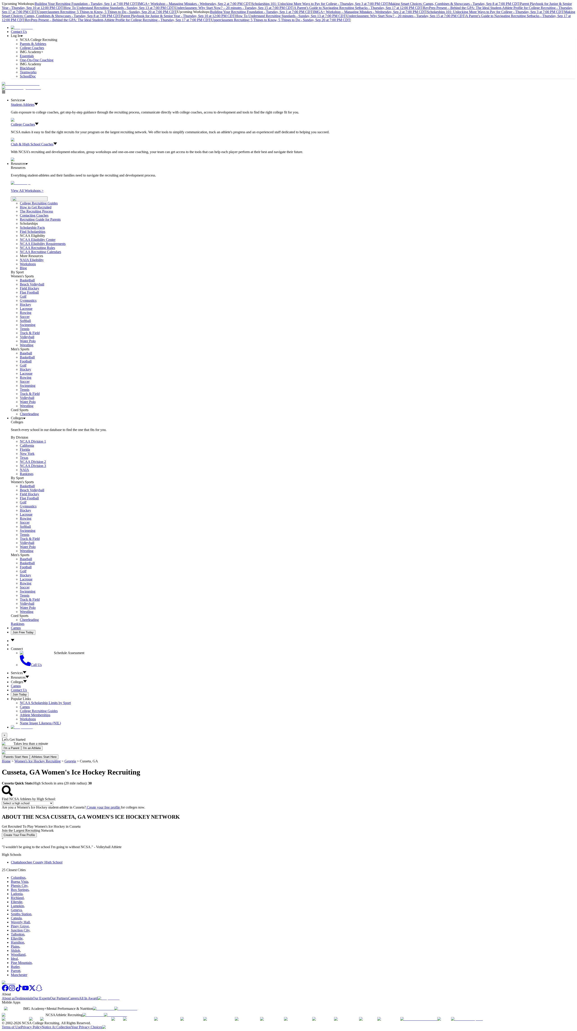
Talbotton (17, 934)
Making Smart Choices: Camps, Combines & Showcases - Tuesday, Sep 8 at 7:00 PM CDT (454, 4)
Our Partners (59, 998)
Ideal (14, 959)
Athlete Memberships (35, 715)
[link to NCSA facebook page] (5, 990)
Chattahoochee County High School (36, 862)
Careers (73, 998)
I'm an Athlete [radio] (32, 748)
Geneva (16, 910)
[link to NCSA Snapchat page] (39, 990)
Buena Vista (19, 882)
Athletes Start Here (44, 757)
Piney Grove (20, 926)
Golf (23, 296)
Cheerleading (29, 414)
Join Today (20, 694)
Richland (17, 898)
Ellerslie (16, 902)
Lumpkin (17, 906)
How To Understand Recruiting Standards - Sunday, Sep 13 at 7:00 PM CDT (119, 8)
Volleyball (27, 337)
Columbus (18, 877)
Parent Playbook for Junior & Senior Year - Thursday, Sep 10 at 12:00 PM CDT (178, 16)
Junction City (20, 930)
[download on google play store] (126, 1009)
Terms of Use (11, 1027)
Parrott (15, 971)
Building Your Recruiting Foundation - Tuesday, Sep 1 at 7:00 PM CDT (86, 4)
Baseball (26, 353)
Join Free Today (23, 632)
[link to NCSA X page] (32, 990)
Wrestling (26, 345)
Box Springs (20, 890)
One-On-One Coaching (36, 60)
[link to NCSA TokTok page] (18, 990)
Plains (15, 946)
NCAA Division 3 (33, 466)
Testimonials (24, 998)
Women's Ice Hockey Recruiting (37, 761)
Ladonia (17, 894)
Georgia (70, 761)
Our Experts (41, 998)
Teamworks (28, 72)
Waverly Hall (20, 922)
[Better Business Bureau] (418, 1019)
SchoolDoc (28, 76)
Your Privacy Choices (86, 1027)
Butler (15, 967)
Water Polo (28, 341)
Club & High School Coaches (32, 144)
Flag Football (29, 292)
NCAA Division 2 (33, 462)
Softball (25, 321)
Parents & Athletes (33, 44)
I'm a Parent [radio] (11, 748)
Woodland (18, 954)
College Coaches (32, 48)
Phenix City (19, 886)
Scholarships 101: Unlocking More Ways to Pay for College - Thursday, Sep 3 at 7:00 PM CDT (320, 4)
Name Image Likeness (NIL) (40, 723)
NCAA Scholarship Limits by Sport (45, 703)
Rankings (26, 474)
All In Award (88, 998)
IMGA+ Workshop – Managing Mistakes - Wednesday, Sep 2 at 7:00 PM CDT (194, 4)
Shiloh (15, 950)
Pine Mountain (21, 963)
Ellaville (17, 938)
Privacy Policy (31, 1027)
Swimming (27, 325)
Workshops (28, 719)
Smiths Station (21, 914)
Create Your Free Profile (19, 835)
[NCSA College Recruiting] (22, 88)
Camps (16, 628)
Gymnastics (28, 300)
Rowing (25, 313)
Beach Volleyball (32, 284)
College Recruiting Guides (39, 203)
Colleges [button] (17, 682)
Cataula (16, 918)
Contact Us (19, 32)
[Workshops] (20, 183)
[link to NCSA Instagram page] (12, 990)
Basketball (27, 280)
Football (26, 361)
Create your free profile (103, 807)
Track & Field (30, 333)
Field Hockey (29, 288)
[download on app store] (103, 1009)
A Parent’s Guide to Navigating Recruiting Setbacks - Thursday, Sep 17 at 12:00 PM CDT (358, 8)
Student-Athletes (22, 104)
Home (6, 761)
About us (8, 998)
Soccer (25, 317)
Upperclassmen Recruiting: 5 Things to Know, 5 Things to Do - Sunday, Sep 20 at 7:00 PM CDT (106, 12)
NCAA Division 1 (33, 441)
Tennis (24, 329)
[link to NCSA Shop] (22, 27)
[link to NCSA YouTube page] (25, 990)
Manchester (19, 975)
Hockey (25, 304)
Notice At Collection (56, 1027)
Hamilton (17, 942)
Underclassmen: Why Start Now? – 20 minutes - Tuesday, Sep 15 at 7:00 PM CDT (234, 8)
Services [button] (17, 673)
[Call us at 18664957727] (20, 84)
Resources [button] (18, 677)
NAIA (24, 470)
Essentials (27, 56)
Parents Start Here (16, 757)
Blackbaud (27, 68)
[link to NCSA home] (8, 982)
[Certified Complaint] (467, 1019)
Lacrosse (26, 308)
